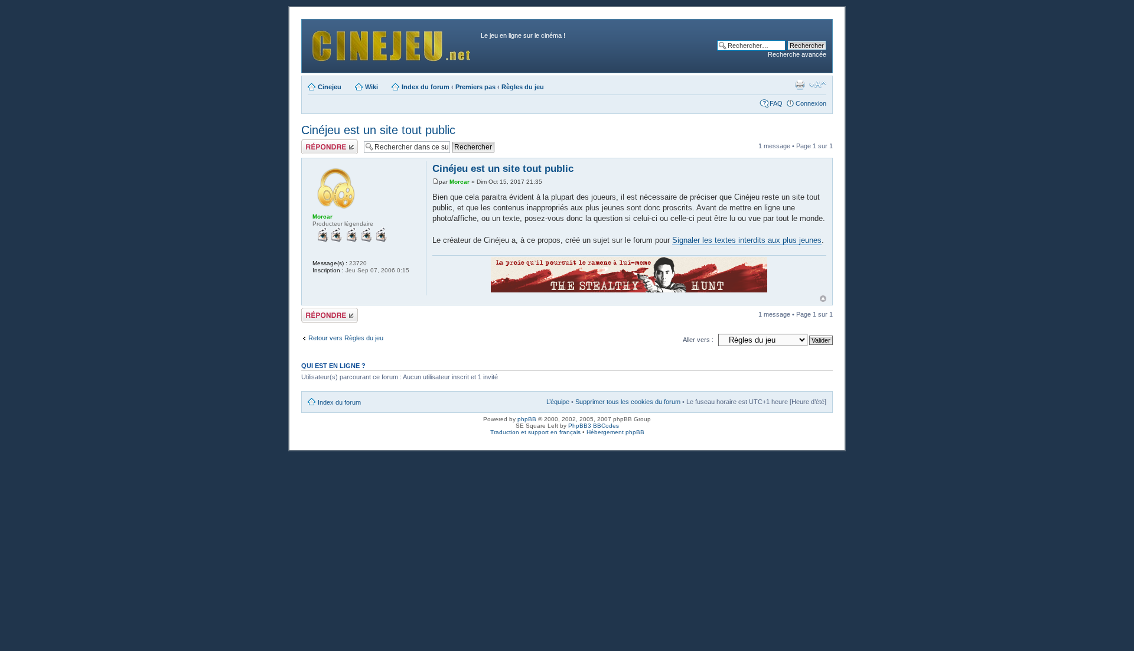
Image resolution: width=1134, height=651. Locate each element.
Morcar (459, 181)
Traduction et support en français (535, 432)
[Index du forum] (393, 42)
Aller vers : (698, 339)
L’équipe (557, 401)
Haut (823, 298)
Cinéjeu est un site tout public (378, 129)
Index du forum (425, 86)
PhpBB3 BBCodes (593, 425)
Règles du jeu (522, 86)
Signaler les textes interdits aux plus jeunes (747, 240)
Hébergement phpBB (615, 432)
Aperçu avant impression (799, 84)
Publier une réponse (317, 146)
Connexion (811, 103)
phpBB (526, 419)
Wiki (371, 86)
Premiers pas (475, 86)
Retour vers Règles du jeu (345, 337)
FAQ (776, 103)
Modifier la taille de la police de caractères (817, 84)
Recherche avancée (797, 54)
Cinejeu (329, 86)
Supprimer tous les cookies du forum (627, 401)
